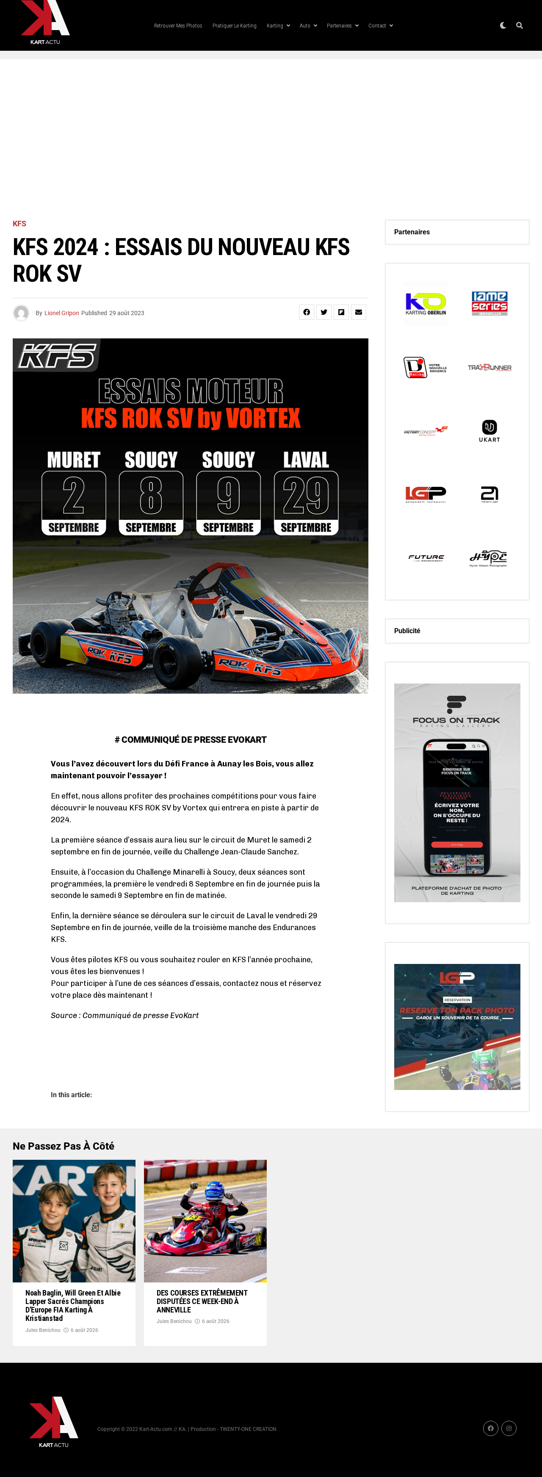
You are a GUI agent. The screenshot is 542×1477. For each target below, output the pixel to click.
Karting (275, 25)
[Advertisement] (271, 139)
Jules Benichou (43, 1330)
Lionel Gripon (61, 313)
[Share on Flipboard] (341, 312)
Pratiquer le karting (235, 25)
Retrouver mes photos (178, 25)
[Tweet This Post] (324, 312)
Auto (305, 25)
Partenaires (339, 25)
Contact (377, 25)
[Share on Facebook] (306, 312)
